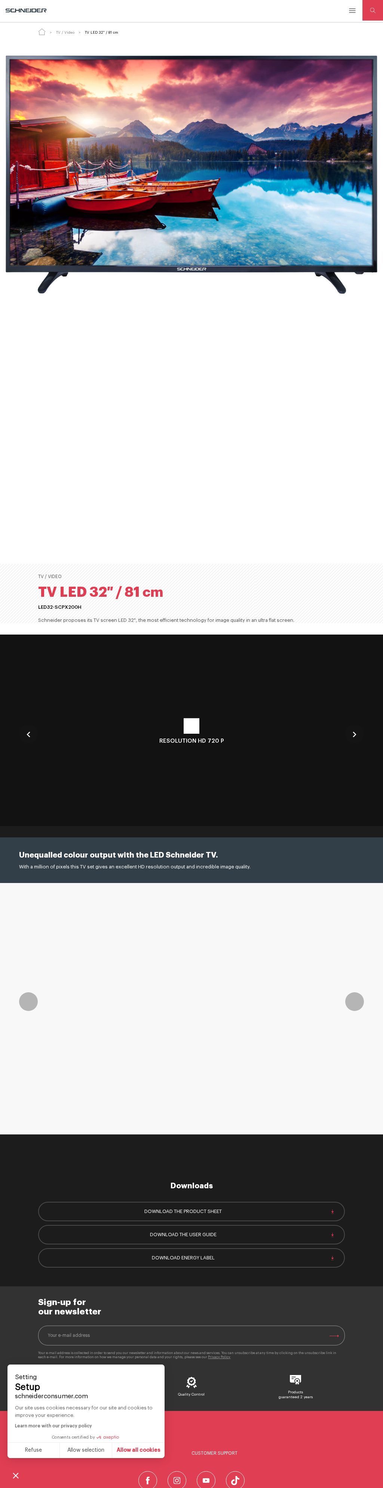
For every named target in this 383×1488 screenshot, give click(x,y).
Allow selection (85, 1450)
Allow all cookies (138, 1450)
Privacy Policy (219, 1357)
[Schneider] (27, 10)
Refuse (33, 1450)
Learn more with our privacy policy (53, 1426)
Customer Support (215, 1453)
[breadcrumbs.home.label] (42, 32)
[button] (16, 1475)
